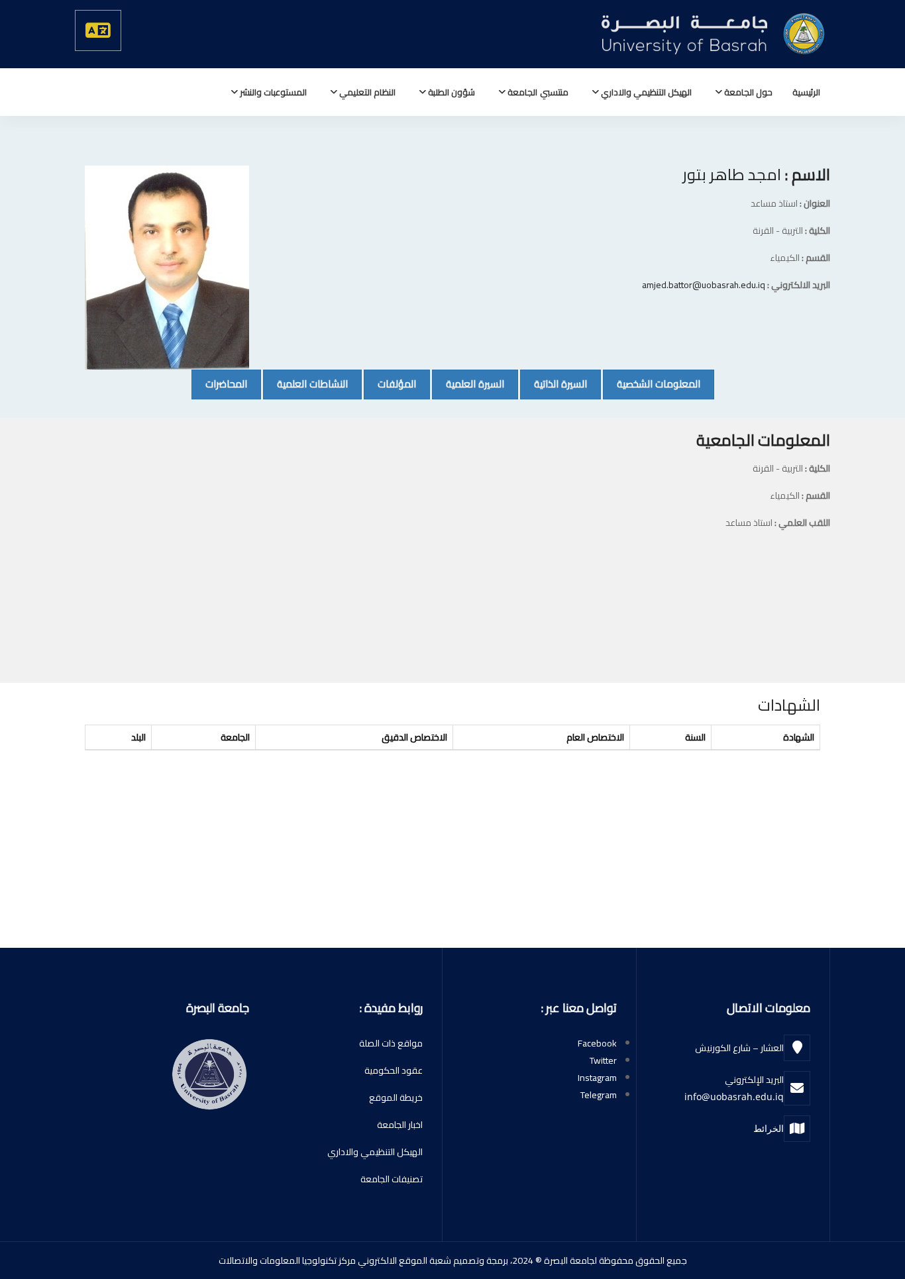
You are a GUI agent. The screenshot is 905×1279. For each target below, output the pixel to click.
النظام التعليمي (366, 92)
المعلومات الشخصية (651, 383)
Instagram (597, 1077)
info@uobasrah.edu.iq (734, 1096)
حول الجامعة (747, 92)
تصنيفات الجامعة (391, 1179)
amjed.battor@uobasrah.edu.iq (703, 284)
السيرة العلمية (468, 383)
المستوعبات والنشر (272, 92)
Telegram (598, 1094)
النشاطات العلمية (305, 383)
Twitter (603, 1060)
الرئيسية (806, 92)
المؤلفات (390, 383)
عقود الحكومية (393, 1070)
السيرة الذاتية (553, 383)
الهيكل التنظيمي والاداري (645, 92)
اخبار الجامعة (400, 1124)
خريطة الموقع (396, 1097)
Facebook (597, 1043)
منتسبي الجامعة (537, 92)
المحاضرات (219, 383)
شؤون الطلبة (450, 92)
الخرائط (768, 1128)
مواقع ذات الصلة (391, 1043)
